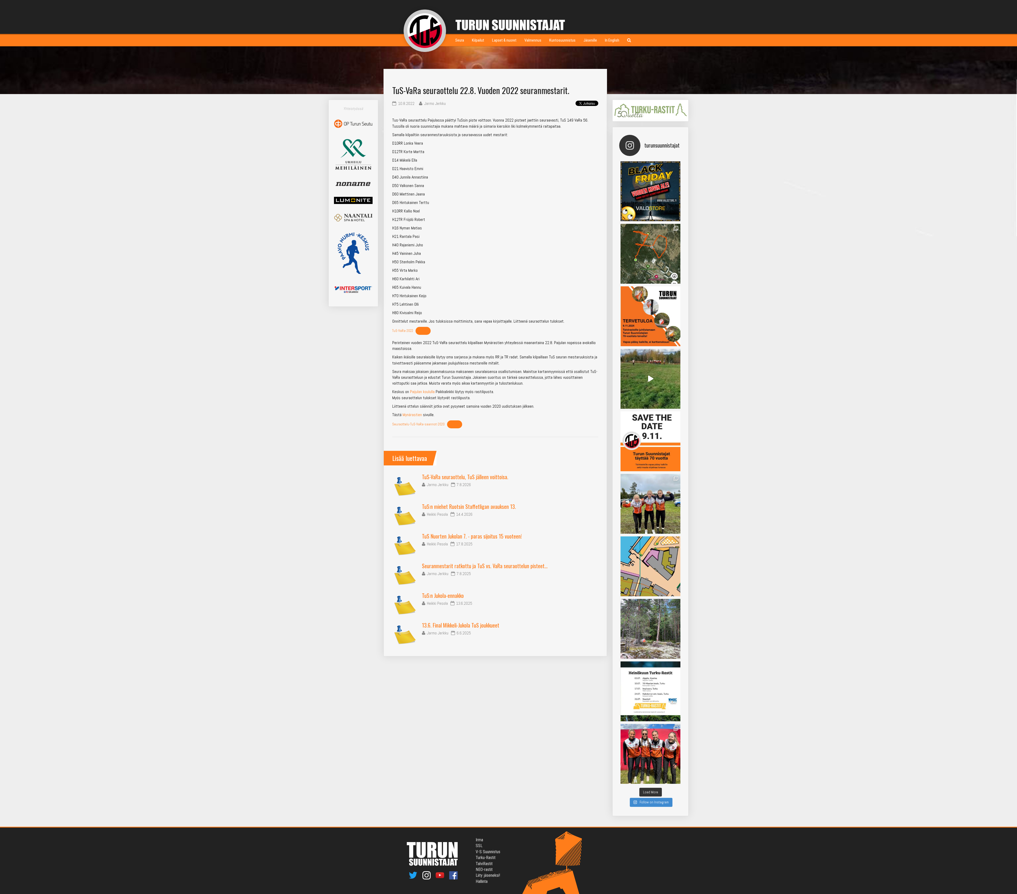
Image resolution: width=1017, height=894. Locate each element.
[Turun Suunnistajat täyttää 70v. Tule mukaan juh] (650, 441)
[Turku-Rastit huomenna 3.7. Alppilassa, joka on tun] (650, 629)
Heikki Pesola (437, 514)
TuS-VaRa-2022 (402, 330)
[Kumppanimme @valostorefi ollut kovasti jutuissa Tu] (650, 191)
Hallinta (482, 881)
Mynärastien (412, 414)
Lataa (423, 330)
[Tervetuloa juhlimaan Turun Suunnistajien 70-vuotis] (650, 316)
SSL (479, 845)
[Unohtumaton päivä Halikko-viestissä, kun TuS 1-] (650, 379)
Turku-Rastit (486, 857)
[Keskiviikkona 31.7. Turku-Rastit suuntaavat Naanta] (650, 566)
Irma (479, 839)
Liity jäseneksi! (488, 875)
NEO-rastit (484, 869)
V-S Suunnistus (488, 851)
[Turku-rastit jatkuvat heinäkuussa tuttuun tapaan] (650, 691)
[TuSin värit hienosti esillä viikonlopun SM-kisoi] (650, 504)
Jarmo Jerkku (437, 484)
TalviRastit (484, 863)
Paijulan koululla (422, 391)
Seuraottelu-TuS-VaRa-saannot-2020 (418, 424)
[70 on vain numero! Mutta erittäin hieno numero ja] (650, 254)
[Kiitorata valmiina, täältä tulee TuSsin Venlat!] (650, 754)
